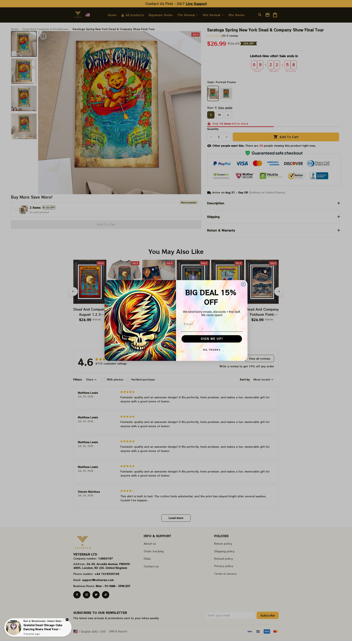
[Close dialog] (243, 284)
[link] (13, 627)
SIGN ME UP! (212, 338)
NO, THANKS (212, 350)
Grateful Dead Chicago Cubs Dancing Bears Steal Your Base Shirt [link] (42, 629)
